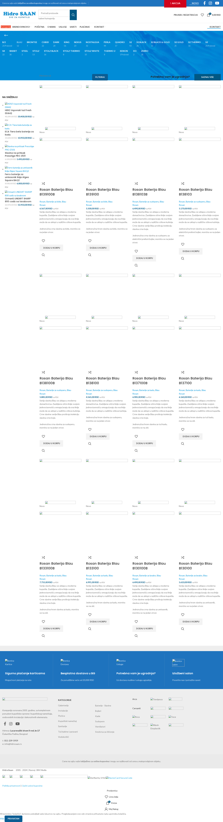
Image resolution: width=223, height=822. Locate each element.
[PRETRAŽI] (73, 15)
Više (2, 818)
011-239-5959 (11, 740)
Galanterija (63, 705)
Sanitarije (62, 726)
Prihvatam (13, 818)
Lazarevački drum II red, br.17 (25, 730)
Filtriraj (100, 77)
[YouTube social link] (17, 723)
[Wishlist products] (202, 15)
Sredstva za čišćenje (104, 731)
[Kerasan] (158, 711)
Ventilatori (100, 726)
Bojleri (98, 711)
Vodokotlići (63, 737)
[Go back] (6, 35)
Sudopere (100, 721)
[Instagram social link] (11, 723)
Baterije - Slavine (103, 705)
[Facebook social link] (5, 723)
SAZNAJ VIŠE (207, 77)
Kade (97, 716)
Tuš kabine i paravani (68, 731)
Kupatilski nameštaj (67, 721)
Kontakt (215, 27)
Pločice (61, 716)
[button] (51, 248)
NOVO (195, 3)
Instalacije (63, 710)
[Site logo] (19, 14)
